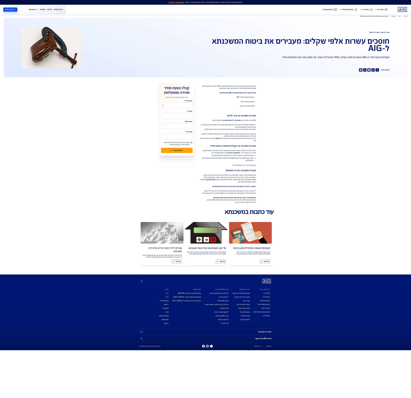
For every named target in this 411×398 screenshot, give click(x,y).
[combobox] (176, 105)
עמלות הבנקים (211, 180)
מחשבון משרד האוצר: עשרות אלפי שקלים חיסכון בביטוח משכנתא (234, 198)
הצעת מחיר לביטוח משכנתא (232, 120)
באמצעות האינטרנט (233, 153)
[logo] (403, 9)
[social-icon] (377, 70)
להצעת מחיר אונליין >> (176, 2)
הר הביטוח (219, 138)
